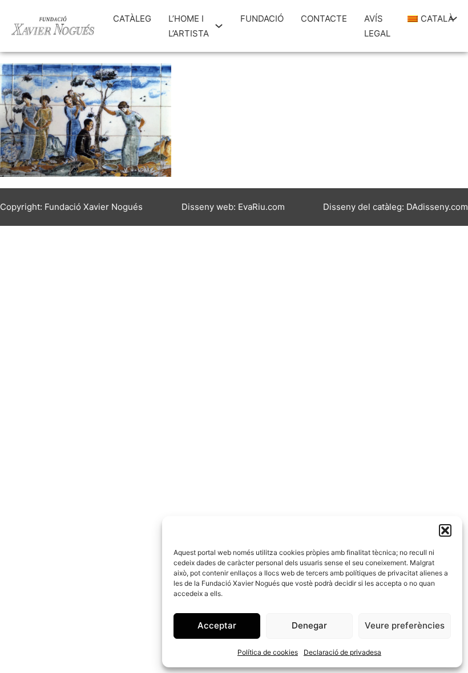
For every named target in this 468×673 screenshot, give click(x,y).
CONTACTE (324, 18)
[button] (445, 530)
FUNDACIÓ (262, 18)
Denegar (309, 625)
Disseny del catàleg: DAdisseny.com (395, 206)
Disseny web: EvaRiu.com (233, 206)
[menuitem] (425, 18)
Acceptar (216, 625)
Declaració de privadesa (342, 652)
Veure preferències (405, 625)
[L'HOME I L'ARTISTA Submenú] (219, 26)
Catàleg (132, 18)
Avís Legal (377, 26)
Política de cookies (267, 652)
